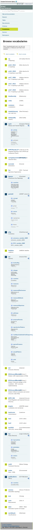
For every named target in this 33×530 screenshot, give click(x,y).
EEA (9, 1)
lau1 (9, 418)
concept (15, 198)
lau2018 (11, 427)
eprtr (10, 124)
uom (9, 500)
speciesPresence (16, 344)
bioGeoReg (16, 262)
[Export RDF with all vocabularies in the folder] (28, 126)
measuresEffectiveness (16, 290)
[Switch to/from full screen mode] (23, 4)
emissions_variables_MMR (16, 238)
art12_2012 (12, 65)
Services (4, 32)
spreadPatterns (16, 352)
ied (9, 368)
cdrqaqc (15, 270)
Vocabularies (5, 29)
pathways (15, 313)
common (11, 105)
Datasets (4, 17)
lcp (9, 434)
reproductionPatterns (16, 327)
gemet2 (10, 194)
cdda (10, 100)
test (9, 496)
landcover (11, 412)
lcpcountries (16, 440)
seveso (10, 490)
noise (10, 470)
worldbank (11, 513)
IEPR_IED (11, 398)
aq (9, 59)
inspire (10, 406)
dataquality (12, 117)
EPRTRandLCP (13, 149)
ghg (9, 232)
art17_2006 (12, 77)
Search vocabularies (10, 54)
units (14, 359)
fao (9, 170)
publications (12, 476)
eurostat (11, 164)
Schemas (4, 26)
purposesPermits (16, 319)
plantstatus (16, 447)
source (15, 211)
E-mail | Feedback (7, 524)
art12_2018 (12, 71)
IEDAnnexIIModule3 (13, 380)
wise (9, 507)
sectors (15, 455)
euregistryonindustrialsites (13, 157)
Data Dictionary (15, 11)
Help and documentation (8, 14)
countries (15, 182)
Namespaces (5, 35)
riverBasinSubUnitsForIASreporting (16, 334)
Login (19, 3)
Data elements (6, 23)
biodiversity (12, 96)
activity (15, 130)
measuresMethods (16, 298)
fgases (10, 176)
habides (11, 250)
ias (9, 256)
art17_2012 (12, 84)
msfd (10, 464)
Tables (4, 20)
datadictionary (13, 111)
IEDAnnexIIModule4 (13, 390)
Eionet (9, 11)
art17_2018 (12, 90)
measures (15, 283)
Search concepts (22, 54)
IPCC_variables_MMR (16, 243)
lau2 (9, 423)
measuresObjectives (16, 305)
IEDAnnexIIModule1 (13, 374)
